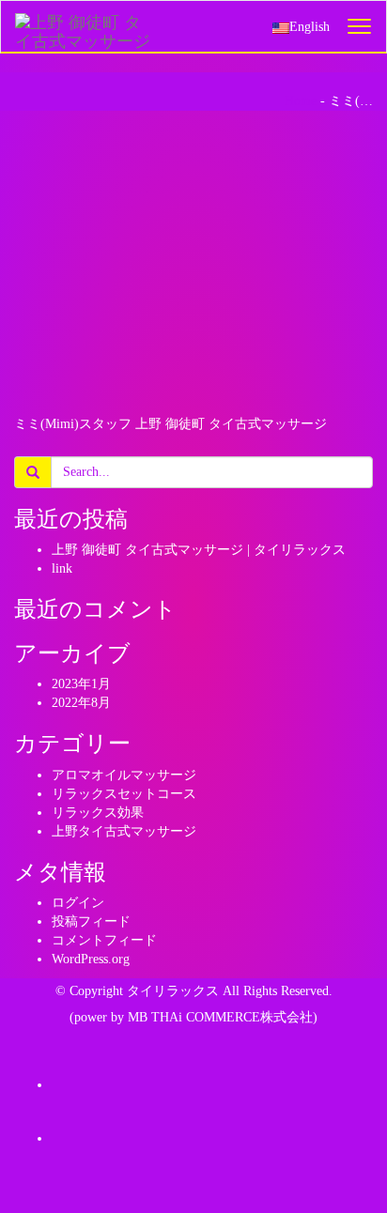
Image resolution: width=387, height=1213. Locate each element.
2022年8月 (81, 703)
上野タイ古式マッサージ (124, 831)
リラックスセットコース (124, 794)
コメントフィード (104, 940)
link (62, 568)
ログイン (78, 903)
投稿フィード (91, 921)
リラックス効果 (98, 813)
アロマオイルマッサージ (124, 775)
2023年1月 (81, 684)
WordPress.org (91, 959)
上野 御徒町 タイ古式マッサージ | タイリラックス (199, 550)
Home (301, 101)
